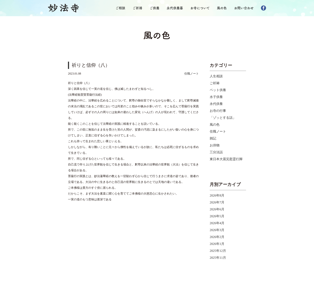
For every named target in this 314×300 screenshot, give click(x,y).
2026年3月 (217, 230)
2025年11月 (218, 257)
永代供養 (216, 104)
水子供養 (216, 97)
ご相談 (120, 8)
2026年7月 (217, 202)
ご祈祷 (137, 8)
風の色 (222, 8)
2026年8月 (217, 195)
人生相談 (216, 76)
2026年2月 (217, 237)
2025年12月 (218, 251)
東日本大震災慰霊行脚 (226, 159)
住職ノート (191, 73)
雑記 (213, 138)
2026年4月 (217, 223)
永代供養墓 (175, 8)
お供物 (215, 145)
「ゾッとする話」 (223, 117)
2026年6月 (217, 209)
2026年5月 (217, 216)
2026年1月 (217, 244)
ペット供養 (218, 90)
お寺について (200, 8)
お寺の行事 (218, 111)
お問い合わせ (244, 8)
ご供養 (154, 8)
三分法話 (216, 152)
